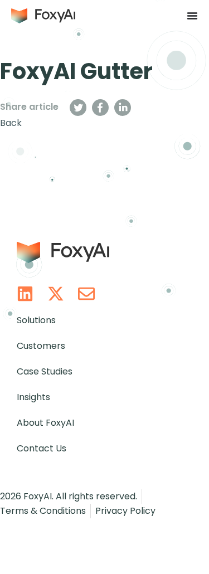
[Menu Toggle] (192, 15)
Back (11, 122)
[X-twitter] (55, 293)
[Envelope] (86, 293)
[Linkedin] (25, 293)
